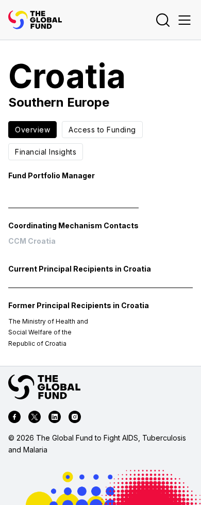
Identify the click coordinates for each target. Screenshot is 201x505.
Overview (32, 129)
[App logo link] (35, 19)
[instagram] (75, 418)
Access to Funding (102, 129)
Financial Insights (45, 151)
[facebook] (14, 418)
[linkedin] (54, 418)
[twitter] (34, 418)
